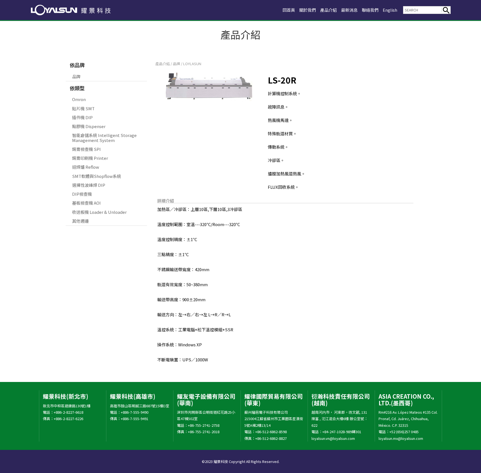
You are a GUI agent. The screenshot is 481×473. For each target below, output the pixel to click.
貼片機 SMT (83, 108)
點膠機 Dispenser (88, 126)
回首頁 (289, 10)
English (390, 10)
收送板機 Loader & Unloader (99, 212)
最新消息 (349, 10)
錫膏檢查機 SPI (86, 149)
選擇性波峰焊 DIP (88, 185)
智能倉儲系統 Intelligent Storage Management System (104, 137)
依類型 (77, 88)
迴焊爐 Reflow (85, 167)
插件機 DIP (82, 117)
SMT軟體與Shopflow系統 (96, 176)
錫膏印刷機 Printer (90, 158)
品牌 (76, 76)
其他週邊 (80, 221)
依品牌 (77, 64)
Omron (79, 99)
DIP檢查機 (82, 194)
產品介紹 (328, 10)
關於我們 (307, 10)
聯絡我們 (370, 10)
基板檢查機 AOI (86, 203)
